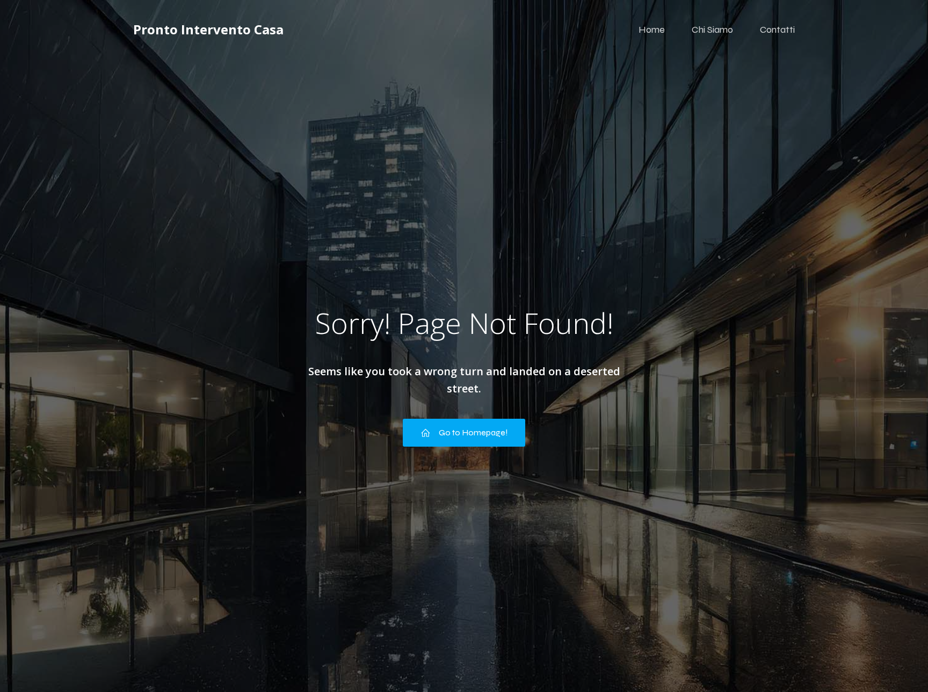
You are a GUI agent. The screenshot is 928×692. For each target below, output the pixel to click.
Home (652, 29)
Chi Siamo (712, 29)
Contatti (777, 29)
